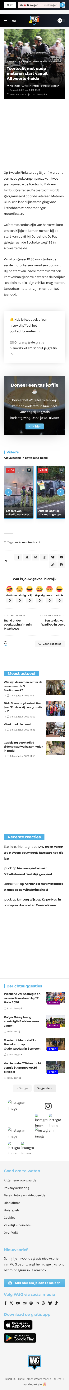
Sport (52, 1049)
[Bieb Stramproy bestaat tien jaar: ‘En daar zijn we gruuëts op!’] (55, 708)
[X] (11, 1303)
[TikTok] (56, 1303)
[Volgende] (60, 492)
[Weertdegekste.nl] (34, 20)
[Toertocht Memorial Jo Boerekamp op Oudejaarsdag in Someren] (55, 1044)
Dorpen (45, 85)
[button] (7, 21)
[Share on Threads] (44, 557)
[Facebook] (5, 1303)
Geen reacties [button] (52, 643)
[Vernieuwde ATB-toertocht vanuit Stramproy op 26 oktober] (55, 1067)
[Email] (61, 557)
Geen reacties (17, 94)
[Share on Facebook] (18, 557)
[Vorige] (8, 492)
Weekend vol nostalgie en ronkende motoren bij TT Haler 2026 (22, 998)
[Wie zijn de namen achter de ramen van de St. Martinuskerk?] (55, 687)
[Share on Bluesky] (53, 557)
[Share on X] (27, 557)
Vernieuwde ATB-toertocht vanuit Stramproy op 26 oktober (22, 1067)
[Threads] (43, 1303)
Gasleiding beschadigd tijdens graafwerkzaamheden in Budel (23, 746)
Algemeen (15, 85)
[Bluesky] (50, 1303)
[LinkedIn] (37, 1303)
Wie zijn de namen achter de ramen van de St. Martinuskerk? (23, 686)
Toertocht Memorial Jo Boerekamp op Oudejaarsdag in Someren (22, 1044)
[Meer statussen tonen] (62, 4)
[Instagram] (31, 1303)
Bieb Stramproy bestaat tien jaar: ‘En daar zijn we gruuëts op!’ (23, 707)
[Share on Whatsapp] (35, 557)
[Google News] (24, 1303)
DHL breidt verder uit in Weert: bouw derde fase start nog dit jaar (33, 852)
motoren (21, 542)
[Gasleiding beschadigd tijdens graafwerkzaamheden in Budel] (55, 748)
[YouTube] (17, 1303)
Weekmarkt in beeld (17, 724)
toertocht (34, 542)
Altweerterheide (30, 85)
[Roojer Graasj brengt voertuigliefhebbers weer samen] (55, 1021)
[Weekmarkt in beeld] (55, 729)
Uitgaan (54, 85)
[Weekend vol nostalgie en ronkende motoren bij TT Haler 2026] (55, 997)
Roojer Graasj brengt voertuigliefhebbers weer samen (21, 1021)
